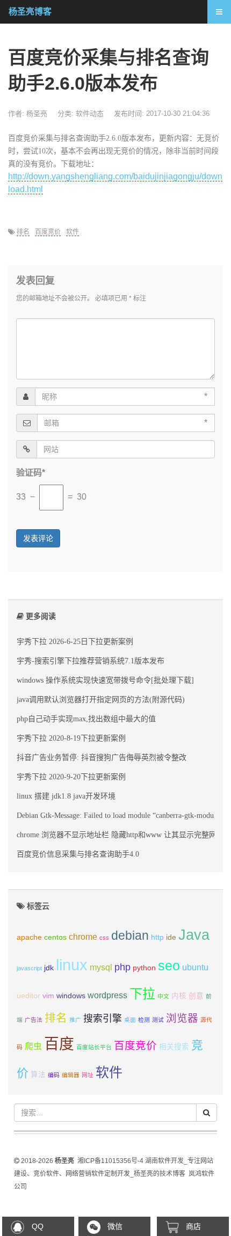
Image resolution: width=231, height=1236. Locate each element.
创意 (196, 996)
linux (72, 965)
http (157, 937)
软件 (72, 232)
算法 (38, 1075)
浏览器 (182, 1018)
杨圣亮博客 (30, 11)
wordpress (107, 995)
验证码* (30, 472)
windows (70, 996)
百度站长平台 (94, 1047)
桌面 (130, 1019)
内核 (178, 996)
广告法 (33, 1019)
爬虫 (33, 1046)
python (144, 968)
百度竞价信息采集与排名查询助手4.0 (78, 854)
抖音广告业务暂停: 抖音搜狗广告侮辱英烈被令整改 (101, 757)
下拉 (142, 993)
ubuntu (195, 967)
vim (48, 996)
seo (169, 965)
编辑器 (71, 1075)
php (122, 967)
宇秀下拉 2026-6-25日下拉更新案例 (75, 641)
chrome (83, 936)
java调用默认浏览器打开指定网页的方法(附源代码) (101, 699)
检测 (144, 1019)
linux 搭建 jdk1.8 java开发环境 (66, 796)
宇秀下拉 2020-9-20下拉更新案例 (71, 776)
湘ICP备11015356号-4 (110, 1161)
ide (171, 937)
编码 (54, 1075)
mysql (101, 967)
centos (55, 937)
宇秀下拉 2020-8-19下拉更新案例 (71, 738)
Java (194, 935)
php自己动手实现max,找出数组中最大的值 (86, 718)
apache (29, 937)
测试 (158, 1019)
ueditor (28, 996)
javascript (29, 968)
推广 (75, 1019)
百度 (59, 1044)
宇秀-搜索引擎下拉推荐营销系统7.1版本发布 (90, 660)
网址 (87, 1075)
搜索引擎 (102, 1018)
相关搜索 (174, 1047)
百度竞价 (48, 232)
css (104, 937)
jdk (49, 968)
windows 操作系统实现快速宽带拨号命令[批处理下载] (105, 680)
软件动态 (90, 113)
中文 (163, 996)
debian (130, 935)
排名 (23, 232)
